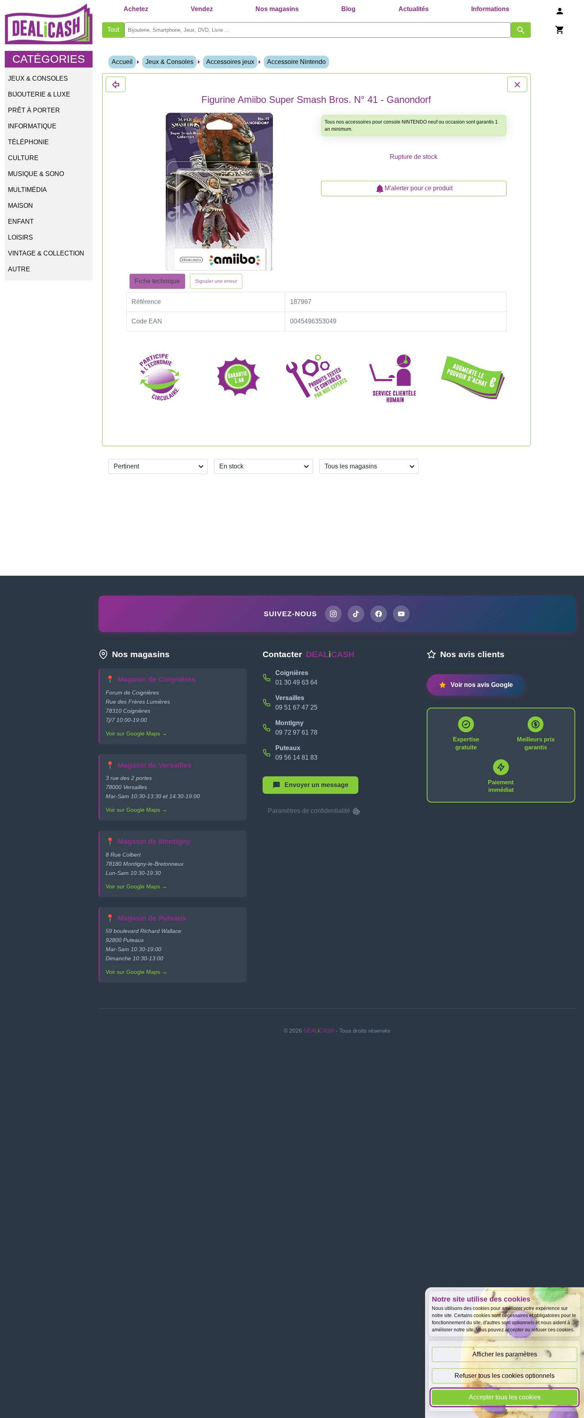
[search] (317, 30)
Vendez (202, 9)
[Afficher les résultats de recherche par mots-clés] (521, 30)
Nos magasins (277, 9)
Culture (23, 158)
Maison (20, 205)
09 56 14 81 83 (296, 757)
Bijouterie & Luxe (39, 94)
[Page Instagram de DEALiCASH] (333, 614)
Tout (113, 29)
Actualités (413, 9)
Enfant (21, 221)
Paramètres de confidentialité (310, 810)
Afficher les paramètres (504, 1354)
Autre (19, 269)
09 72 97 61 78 (296, 732)
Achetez (136, 9)
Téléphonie (28, 142)
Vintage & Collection (46, 253)
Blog (348, 9)
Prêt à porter (34, 110)
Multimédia (27, 189)
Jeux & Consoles (38, 78)
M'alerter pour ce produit (419, 188)
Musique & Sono (36, 173)
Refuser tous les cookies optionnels (504, 1375)
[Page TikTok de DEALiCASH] (356, 614)
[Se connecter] (560, 11)
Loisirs (20, 237)
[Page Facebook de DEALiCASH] (378, 614)
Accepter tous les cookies (505, 1397)
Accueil (122, 61)
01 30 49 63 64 (296, 682)
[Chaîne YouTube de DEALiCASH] (401, 614)
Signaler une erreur (216, 281)
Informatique (32, 126)
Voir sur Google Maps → (136, 733)
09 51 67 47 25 (296, 707)
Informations (490, 9)
